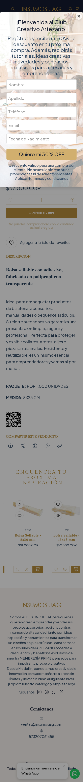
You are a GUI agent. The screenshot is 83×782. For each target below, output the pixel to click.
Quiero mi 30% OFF (41, 154)
